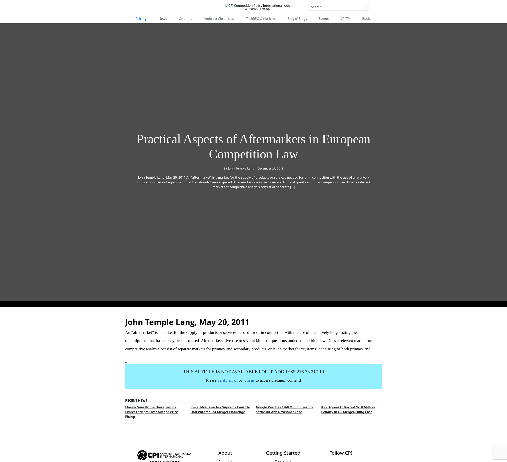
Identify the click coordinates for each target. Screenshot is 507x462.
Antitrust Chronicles (219, 18)
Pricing (141, 18)
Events (324, 18)
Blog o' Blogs (297, 18)
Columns (185, 18)
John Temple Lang (241, 168)
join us (249, 380)
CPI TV (345, 18)
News (163, 18)
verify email (227, 380)
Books (367, 18)
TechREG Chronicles (261, 18)
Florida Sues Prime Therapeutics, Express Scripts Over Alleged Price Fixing (151, 412)
